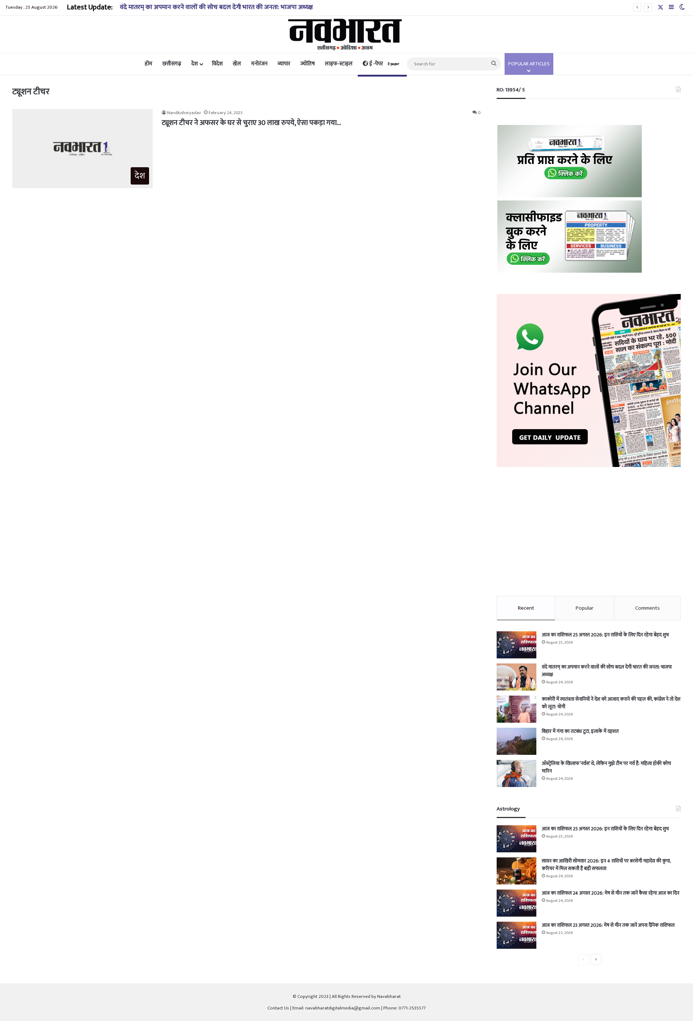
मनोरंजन (259, 63)
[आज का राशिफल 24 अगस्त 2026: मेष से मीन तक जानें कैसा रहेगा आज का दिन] (516, 903)
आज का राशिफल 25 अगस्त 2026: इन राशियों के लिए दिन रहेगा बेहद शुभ (605, 635)
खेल (237, 63)
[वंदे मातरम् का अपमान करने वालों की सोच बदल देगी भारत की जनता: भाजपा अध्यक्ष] (516, 677)
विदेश (217, 63)
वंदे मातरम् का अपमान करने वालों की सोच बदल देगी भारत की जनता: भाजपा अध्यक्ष (216, 7)
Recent (526, 608)
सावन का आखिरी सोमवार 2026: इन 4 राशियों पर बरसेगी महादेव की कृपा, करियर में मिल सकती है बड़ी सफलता (606, 865)
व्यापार (284, 63)
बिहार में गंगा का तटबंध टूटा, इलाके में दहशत (580, 731)
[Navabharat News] (347, 34)
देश (194, 63)
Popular (584, 608)
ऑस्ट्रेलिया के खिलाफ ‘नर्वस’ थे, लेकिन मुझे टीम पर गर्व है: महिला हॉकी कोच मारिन (606, 767)
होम (148, 63)
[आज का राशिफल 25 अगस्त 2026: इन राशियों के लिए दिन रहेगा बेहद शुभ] (516, 644)
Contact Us (278, 1008)
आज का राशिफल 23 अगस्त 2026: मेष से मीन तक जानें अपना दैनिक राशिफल (608, 925)
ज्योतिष (307, 63)
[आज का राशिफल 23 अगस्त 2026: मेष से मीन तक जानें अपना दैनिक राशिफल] (516, 935)
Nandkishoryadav (184, 112)
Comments (647, 608)
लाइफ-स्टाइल (339, 63)
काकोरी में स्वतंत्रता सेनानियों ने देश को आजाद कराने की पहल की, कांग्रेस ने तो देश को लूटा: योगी (611, 703)
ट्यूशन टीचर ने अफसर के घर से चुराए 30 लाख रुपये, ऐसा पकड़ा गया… (251, 123)
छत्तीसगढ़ (171, 63)
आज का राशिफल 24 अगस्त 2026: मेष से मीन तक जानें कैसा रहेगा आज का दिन (610, 893)
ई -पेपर (383, 63)
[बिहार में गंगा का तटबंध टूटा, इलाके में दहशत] (516, 741)
